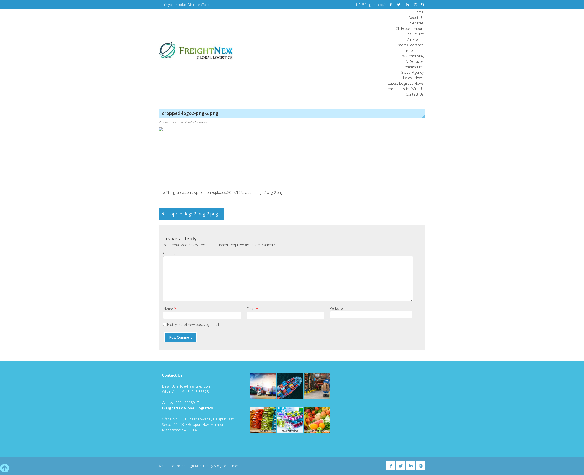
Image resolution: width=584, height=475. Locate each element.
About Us (416, 17)
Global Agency (412, 72)
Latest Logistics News (406, 83)
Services (417, 23)
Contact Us (415, 94)
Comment (171, 253)
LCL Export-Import (409, 28)
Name (169, 308)
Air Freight (415, 39)
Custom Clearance (409, 44)
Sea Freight (414, 34)
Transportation (411, 50)
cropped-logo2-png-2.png (192, 214)
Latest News (413, 77)
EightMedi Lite (198, 466)
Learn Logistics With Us (405, 88)
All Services (415, 61)
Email (252, 308)
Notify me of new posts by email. (193, 324)
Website (336, 308)
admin (202, 122)
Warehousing (413, 55)
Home (419, 12)
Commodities (413, 66)
